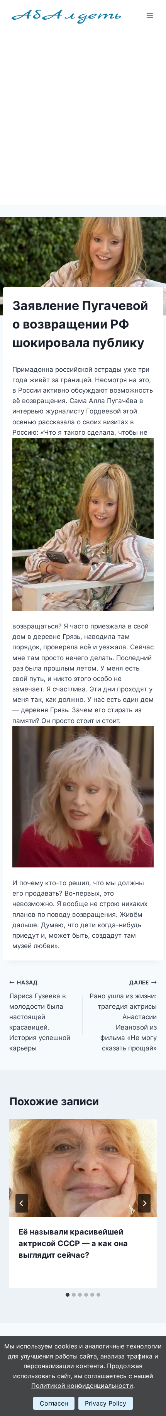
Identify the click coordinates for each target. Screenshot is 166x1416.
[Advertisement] (83, 118)
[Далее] (144, 1203)
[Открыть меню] (149, 15)
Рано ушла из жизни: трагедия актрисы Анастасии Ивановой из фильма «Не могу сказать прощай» (123, 1015)
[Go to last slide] (21, 1203)
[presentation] (83, 1168)
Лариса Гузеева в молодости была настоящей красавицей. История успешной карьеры (39, 1015)
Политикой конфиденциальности (82, 1385)
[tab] (67, 1295)
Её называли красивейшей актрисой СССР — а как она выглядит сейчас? (73, 1243)
